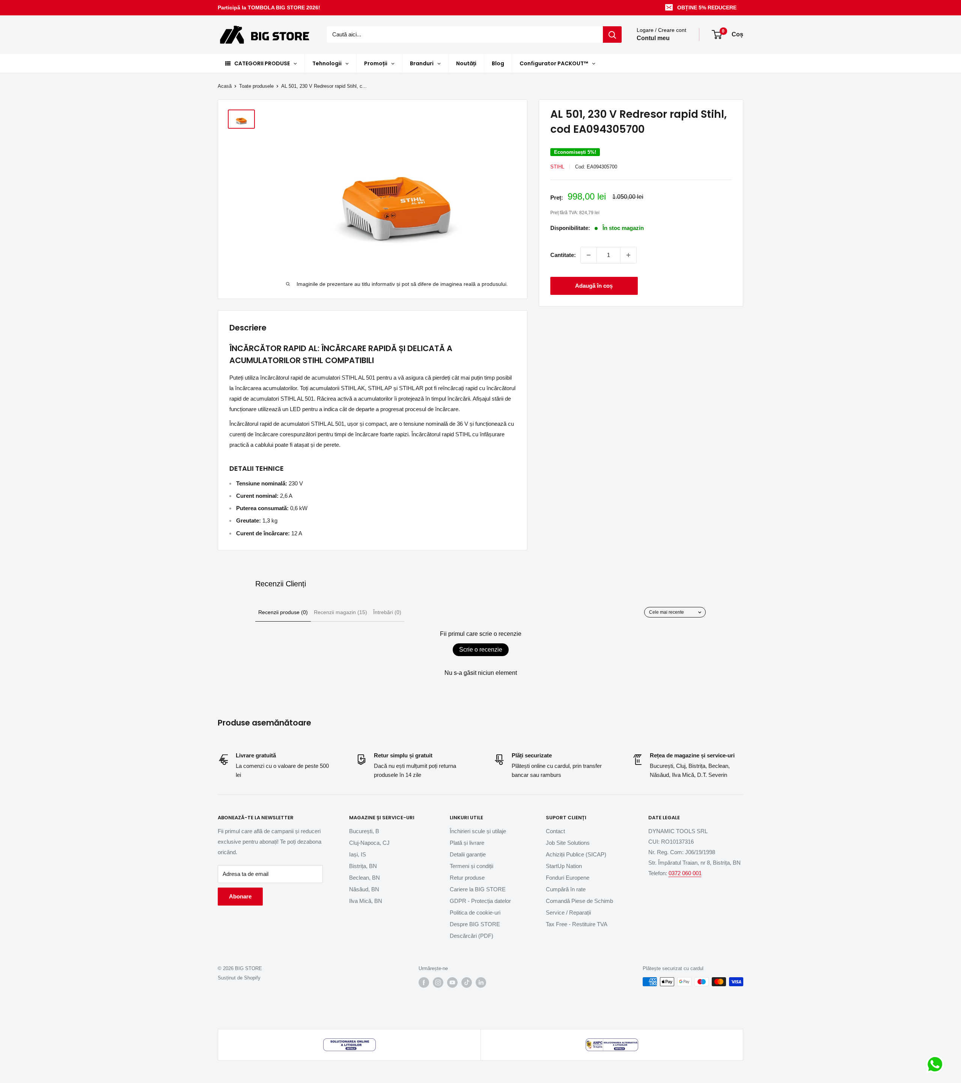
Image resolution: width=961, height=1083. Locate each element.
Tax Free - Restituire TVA (576, 924)
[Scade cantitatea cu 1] (588, 255)
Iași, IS (357, 854)
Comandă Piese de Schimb (579, 901)
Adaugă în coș (594, 285)
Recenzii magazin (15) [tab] (340, 612)
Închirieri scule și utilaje (478, 831)
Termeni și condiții (471, 866)
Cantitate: (563, 255)
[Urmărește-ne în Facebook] (424, 982)
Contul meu (653, 38)
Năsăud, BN (364, 889)
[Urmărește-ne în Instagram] (438, 982)
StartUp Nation (564, 866)
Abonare (240, 896)
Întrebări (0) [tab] (387, 612)
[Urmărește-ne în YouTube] (452, 982)
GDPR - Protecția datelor (480, 901)
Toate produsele (256, 86)
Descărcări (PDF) (471, 936)
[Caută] (612, 34)
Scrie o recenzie (480, 649)
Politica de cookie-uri (475, 912)
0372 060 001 (685, 873)
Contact (555, 831)
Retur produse (467, 877)
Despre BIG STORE (475, 924)
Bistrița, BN (363, 866)
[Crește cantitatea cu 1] (628, 255)
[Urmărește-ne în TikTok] (466, 982)
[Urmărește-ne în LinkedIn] (481, 982)
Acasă (225, 86)
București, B (364, 831)
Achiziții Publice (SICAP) (576, 854)
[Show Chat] (936, 1064)
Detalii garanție (468, 854)
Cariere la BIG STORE (478, 889)
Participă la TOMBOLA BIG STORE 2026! (269, 8)
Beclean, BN (364, 877)
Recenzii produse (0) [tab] (283, 612)
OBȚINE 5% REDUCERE (707, 8)
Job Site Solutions (568, 843)
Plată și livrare (467, 843)
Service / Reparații (568, 912)
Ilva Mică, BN (365, 901)
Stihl (557, 167)
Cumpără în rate (566, 889)
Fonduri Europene (567, 877)
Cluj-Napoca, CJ (369, 843)
